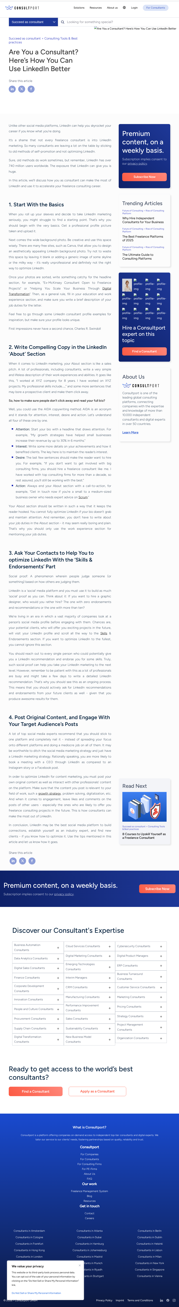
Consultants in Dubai (89, 1237)
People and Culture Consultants (33, 1009)
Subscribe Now (145, 177)
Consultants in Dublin (149, 1237)
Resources (90, 1201)
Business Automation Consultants (27, 947)
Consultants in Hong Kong (29, 1250)
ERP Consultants (127, 965)
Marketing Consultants (131, 997)
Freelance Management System (89, 1191)
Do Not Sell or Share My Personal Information (36, 1293)
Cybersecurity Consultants (133, 946)
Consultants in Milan (150, 1256)
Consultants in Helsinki (150, 1243)
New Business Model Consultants (78, 1039)
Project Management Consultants (130, 1027)
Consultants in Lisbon (149, 1250)
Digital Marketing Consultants (84, 955)
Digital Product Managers (132, 955)
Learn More (130, 432)
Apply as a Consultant (97, 1091)
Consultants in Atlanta (90, 1230)
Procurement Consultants (30, 1018)
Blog (89, 1196)
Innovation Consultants (28, 999)
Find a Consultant (144, 351)
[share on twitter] (21, 89)
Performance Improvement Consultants (82, 1008)
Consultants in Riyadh (89, 1269)
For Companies (89, 1154)
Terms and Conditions (140, 1300)
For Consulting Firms (89, 1164)
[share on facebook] (31, 89)
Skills (103, 633)
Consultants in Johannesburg (90, 1250)
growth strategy (49, 793)
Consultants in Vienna (149, 1276)
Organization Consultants (133, 1038)
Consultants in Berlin (150, 1230)
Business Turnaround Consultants (130, 976)
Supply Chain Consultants (30, 1028)
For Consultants (89, 1159)
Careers (89, 1218)
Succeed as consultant (25, 38)
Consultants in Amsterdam (29, 1230)
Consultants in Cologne (29, 1237)
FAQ (89, 1178)
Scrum (83, 497)
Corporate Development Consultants (29, 988)
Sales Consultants (77, 1018)
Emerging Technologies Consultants (80, 966)
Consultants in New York (149, 1263)
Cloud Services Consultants (83, 946)
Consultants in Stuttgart (89, 1276)
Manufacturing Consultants (82, 997)
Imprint (120, 1300)
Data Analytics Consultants (31, 958)
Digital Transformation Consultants (27, 1039)
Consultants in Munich (89, 1263)
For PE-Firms (89, 1169)
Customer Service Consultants (136, 987)
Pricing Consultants (129, 1006)
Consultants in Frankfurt (29, 1243)
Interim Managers (76, 977)
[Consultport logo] (22, 7)
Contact (89, 1213)
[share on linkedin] (13, 89)
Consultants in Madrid (89, 1256)
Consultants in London (29, 1256)
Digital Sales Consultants (29, 968)
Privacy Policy (104, 1300)
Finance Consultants (27, 977)
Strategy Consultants (130, 1016)
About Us (89, 1173)
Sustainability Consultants (82, 1028)
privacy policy (137, 163)
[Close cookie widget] (80, 1265)
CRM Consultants (76, 987)
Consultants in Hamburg (89, 1243)
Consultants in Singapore (149, 1269)
